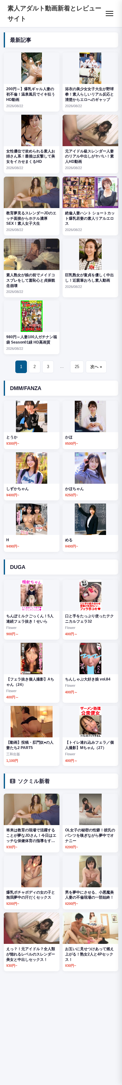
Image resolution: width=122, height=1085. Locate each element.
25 (77, 366)
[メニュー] (109, 13)
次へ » (96, 366)
